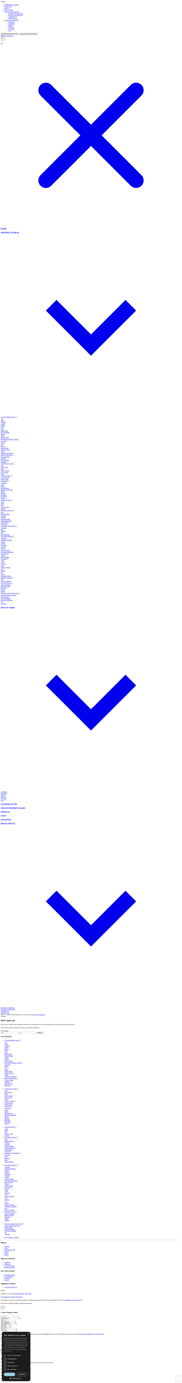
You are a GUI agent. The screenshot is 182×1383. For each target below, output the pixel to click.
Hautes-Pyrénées (6, 576)
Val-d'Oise (4, 524)
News (6, 1248)
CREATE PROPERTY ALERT (10, 34)
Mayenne (3, 588)
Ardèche (3, 422)
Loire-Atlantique (6, 585)
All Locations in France (12, 1237)
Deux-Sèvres (5, 554)
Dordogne (11, 22)
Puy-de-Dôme (5, 432)
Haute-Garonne (5, 567)
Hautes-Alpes (5, 597)
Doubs (3, 443)
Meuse (3, 491)
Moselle (3, 493)
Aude (2, 562)
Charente (3, 538)
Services (7, 1246)
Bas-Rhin (3, 495)
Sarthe (3, 590)
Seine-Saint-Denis (6, 521)
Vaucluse (3, 604)
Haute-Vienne (5, 557)
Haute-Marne (5, 488)
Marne (3, 486)
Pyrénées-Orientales (7, 578)
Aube (2, 485)
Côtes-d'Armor (5, 457)
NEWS (7, 8)
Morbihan (4, 462)
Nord (2, 503)
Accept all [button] (9, 1374)
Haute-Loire (4, 431)
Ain (2, 419)
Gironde (3, 547)
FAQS (6, 1255)
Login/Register (9, 1276)
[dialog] (16, 1356)
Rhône (3, 434)
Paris (9, 30)
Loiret (2, 474)
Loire (2, 429)
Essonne (3, 517)
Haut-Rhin (4, 496)
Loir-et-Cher (4, 472)
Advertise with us (10, 1275)
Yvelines (3, 516)
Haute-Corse (4, 479)
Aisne (2, 502)
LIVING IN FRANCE (15, 13)
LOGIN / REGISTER (31, 34)
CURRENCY (12, 17)
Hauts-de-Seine (5, 519)
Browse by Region (10, 20)
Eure (2, 529)
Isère (2, 427)
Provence (11, 27)
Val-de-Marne (5, 522)
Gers (2, 569)
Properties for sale (10, 1250)
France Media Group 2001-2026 (21, 1293)
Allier (2, 420)
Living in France (10, 1266)
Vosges (3, 498)
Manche (3, 531)
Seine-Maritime (5, 535)
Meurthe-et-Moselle (7, 490)
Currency (7, 1262)
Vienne (3, 555)
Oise (2, 505)
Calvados (3, 528)
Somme (3, 509)
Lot (2, 572)
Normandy (11, 24)
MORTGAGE (12, 18)
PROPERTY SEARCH (12, 5)
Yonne (3, 451)
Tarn (2, 579)
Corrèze (3, 542)
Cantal (3, 424)
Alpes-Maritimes (6, 598)
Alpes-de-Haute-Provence (8, 595)
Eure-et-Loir (4, 467)
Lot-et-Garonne (5, 550)
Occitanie (11, 29)
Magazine (7, 1278)
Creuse (3, 543)
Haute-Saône (5, 448)
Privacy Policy (7, 1252)
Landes (3, 548)
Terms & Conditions (86, 1334)
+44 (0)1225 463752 (11, 1287)
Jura (2, 445)
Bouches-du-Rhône (6, 600)
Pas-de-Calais (5, 507)
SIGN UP (39, 1032)
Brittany (10, 25)
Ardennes (4, 483)
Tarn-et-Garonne (6, 581)
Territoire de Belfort (7, 453)
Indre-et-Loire (5, 470)
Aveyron (3, 564)
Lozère (3, 574)
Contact (7, 1280)
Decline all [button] (22, 1374)
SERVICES (8, 6)
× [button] (28, 1334)
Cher (2, 465)
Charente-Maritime (6, 540)
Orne (2, 533)
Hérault (3, 571)
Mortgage (7, 1264)
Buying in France (10, 1267)
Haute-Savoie (5, 438)
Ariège (3, 561)
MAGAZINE (9, 10)
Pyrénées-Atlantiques (7, 552)
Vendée (3, 591)
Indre (2, 469)
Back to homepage (39, 1014)
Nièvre (3, 446)
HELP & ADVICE (10, 12)
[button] (16, 1378)
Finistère (3, 458)
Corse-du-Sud (5, 478)
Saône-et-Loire (5, 450)
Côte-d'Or (4, 441)
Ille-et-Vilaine (5, 460)
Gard (2, 566)
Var (2, 602)
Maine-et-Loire (5, 586)
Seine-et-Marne (5, 514)
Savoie (3, 436)
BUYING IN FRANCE (15, 15)
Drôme (3, 426)
